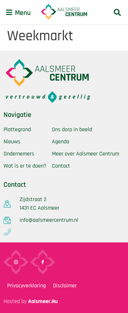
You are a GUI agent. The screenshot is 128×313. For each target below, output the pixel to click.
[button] (9, 12)
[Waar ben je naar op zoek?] (117, 12)
